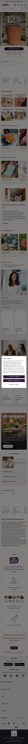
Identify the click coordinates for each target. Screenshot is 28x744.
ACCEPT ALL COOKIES (14, 376)
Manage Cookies (14, 384)
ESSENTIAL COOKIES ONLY (14, 380)
